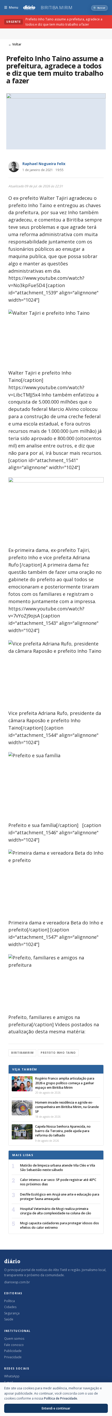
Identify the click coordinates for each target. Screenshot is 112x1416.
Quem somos (14, 1338)
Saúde (8, 1319)
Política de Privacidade (60, 1398)
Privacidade (13, 1357)
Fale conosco (14, 1345)
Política (9, 1301)
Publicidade (13, 1351)
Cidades (10, 1307)
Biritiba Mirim (56, 7)
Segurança (12, 1313)
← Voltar (14, 44)
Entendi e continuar (56, 1408)
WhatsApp (12, 1376)
